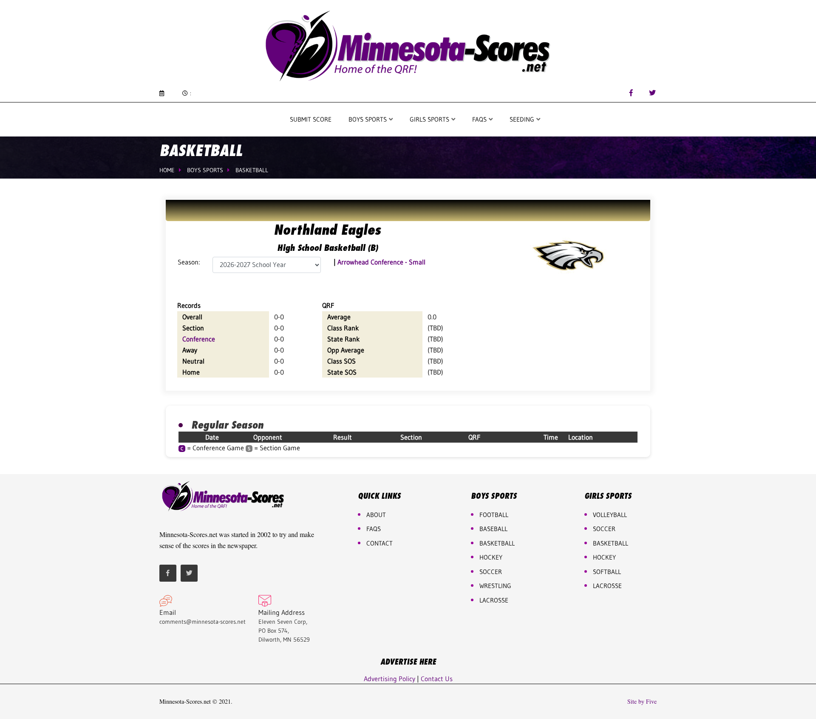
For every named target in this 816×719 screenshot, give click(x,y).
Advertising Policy (389, 678)
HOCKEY (490, 557)
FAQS (480, 119)
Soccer (490, 572)
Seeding (523, 119)
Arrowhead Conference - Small (381, 262)
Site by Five (642, 701)
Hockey (604, 557)
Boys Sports (368, 119)
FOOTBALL (493, 515)
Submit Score (311, 119)
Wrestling (495, 586)
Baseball (493, 529)
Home (167, 170)
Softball (607, 572)
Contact (379, 543)
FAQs (373, 529)
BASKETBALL (497, 543)
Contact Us (437, 678)
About (376, 515)
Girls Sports (430, 119)
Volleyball (610, 515)
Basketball (251, 170)
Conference (198, 339)
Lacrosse (493, 600)
